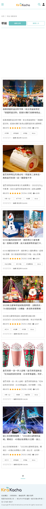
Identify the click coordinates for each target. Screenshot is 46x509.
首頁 (3, 16)
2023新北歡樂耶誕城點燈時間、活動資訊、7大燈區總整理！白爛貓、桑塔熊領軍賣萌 (22, 307)
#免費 (15, 329)
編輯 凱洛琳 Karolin (20, 138)
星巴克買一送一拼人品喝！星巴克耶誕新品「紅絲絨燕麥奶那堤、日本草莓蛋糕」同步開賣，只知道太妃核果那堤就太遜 (22, 372)
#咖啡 (18, 395)
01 (23, 476)
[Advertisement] (23, 54)
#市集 (7, 133)
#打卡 (7, 329)
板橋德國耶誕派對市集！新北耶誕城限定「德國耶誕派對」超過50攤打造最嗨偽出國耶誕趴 (22, 111)
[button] (2, 4)
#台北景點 (8, 264)
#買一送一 (8, 199)
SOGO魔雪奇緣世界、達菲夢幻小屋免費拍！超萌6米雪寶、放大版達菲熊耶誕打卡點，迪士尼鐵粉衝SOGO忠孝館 (22, 242)
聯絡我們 (22, 496)
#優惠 (28, 199)
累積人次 (36, 23)
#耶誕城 (16, 133)
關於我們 (30, 496)
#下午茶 (18, 199)
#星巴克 (27, 395)
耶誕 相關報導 (12, 16)
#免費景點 (29, 264)
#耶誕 (25, 133)
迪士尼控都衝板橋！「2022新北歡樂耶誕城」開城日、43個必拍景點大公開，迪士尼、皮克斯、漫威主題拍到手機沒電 (21, 438)
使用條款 (13, 496)
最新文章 (17, 23)
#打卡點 (18, 264)
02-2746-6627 (7, 502)
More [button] (33, 133)
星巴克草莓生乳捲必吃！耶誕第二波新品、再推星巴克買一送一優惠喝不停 (22, 176)
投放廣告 (4, 496)
